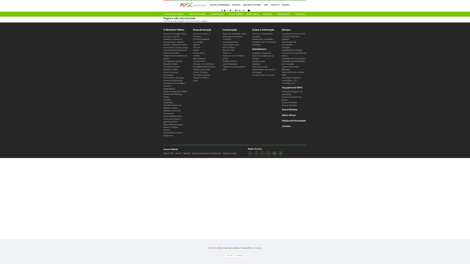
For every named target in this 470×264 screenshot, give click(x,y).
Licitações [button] (267, 14)
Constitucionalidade (201, 39)
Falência (196, 44)
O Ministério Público (173, 29)
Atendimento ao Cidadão (262, 39)
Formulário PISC (288, 83)
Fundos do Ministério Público (175, 91)
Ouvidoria (167, 86)
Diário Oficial (253, 14)
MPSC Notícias (229, 47)
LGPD (266, 5)
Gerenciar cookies (230, 153)
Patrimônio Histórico (201, 75)
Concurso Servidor (289, 102)
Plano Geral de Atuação (173, 124)
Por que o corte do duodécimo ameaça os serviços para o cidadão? (173, 39)
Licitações (256, 36)
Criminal (196, 55)
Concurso (300, 14)
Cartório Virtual (258, 61)
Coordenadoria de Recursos (175, 50)
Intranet (179, 153)
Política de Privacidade (294, 120)
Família (196, 50)
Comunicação (230, 29)
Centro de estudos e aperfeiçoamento (172, 120)
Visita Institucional (259, 67)
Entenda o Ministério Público (175, 44)
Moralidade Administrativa (204, 66)
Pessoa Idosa (199, 53)
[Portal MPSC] (195, 4)
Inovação (167, 99)
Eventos (166, 130)
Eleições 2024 (229, 50)
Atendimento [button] (284, 14)
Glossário (256, 64)
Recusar (240, 255)
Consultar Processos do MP (293, 33)
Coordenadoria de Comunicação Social (231, 43)
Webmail (186, 153)
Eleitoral (196, 47)
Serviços (236, 5)
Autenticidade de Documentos (289, 43)
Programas (168, 135)
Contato (275, 5)
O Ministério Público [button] (174, 14)
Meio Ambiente (199, 58)
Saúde (195, 80)
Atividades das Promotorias (264, 42)
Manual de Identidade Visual (234, 33)
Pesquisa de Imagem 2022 (174, 33)
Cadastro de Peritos (290, 66)
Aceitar (230, 255)
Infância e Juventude (201, 69)
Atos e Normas (236, 14)
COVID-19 (227, 53)
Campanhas (168, 102)
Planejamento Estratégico (174, 83)
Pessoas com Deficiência (203, 64)
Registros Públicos (201, 77)
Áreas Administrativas (172, 116)
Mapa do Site (168, 153)
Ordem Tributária (200, 72)
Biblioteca (286, 69)
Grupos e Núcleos (170, 127)
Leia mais (257, 248)
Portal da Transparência (262, 33)
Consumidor (198, 42)
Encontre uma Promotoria (263, 75)
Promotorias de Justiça (173, 80)
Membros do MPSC (171, 53)
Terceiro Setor (199, 61)
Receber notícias (230, 61)
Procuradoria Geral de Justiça (175, 47)
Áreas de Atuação (202, 29)
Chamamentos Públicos (173, 132)
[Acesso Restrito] (248, 10)
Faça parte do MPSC (252, 5)
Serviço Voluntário (289, 105)
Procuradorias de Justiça (173, 77)
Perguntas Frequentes (261, 53)
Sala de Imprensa (230, 64)
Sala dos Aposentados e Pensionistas (206, 153)
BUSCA (287, 5)
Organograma (169, 88)
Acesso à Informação (220, 5)
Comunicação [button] (217, 14)
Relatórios (256, 44)
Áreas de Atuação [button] (197, 14)
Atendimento (259, 49)
